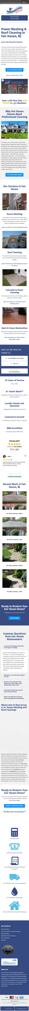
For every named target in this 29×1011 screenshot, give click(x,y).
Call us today (16, 800)
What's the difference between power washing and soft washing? (14, 697)
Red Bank (16, 769)
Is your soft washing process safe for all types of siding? (14, 646)
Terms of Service (22, 1002)
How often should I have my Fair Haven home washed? (13, 690)
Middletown (13, 771)
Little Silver (24, 763)
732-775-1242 (14, 17)
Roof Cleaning (5, 929)
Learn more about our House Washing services (14, 227)
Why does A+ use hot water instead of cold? (14, 675)
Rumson (21, 760)
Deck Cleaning (5, 933)
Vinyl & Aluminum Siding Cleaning (10, 931)
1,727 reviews (17, 446)
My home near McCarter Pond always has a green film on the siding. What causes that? (13, 683)
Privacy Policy (14, 1002)
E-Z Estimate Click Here (21, 1008)
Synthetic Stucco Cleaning (8, 935)
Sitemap (3, 940)
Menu (23, 2)
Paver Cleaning (5, 938)
